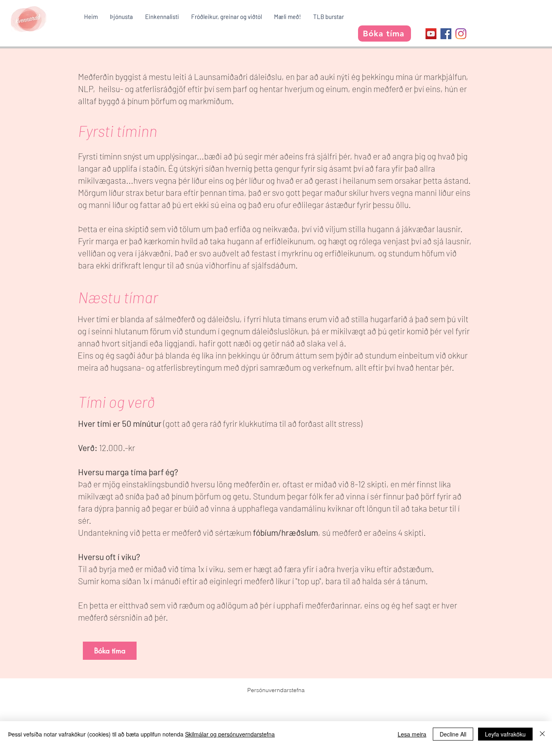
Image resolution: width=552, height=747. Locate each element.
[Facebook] (445, 33)
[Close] (542, 734)
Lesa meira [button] (412, 734)
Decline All (453, 734)
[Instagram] (460, 33)
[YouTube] (431, 33)
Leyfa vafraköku (505, 734)
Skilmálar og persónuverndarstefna (230, 734)
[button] (121, 16)
